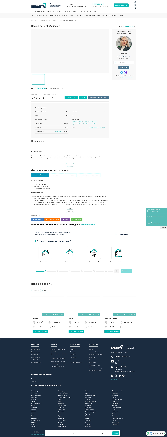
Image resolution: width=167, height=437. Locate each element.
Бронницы (34, 410)
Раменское (88, 416)
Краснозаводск (36, 403)
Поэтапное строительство (89, 175)
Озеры (87, 391)
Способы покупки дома (96, 368)
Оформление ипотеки (58, 361)
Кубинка (61, 403)
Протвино (34, 416)
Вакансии (92, 357)
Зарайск (88, 405)
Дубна (33, 426)
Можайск (34, 397)
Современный (93, 128)
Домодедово (62, 426)
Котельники (62, 420)
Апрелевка (61, 410)
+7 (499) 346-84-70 (124, 234)
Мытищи (115, 393)
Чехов (60, 401)
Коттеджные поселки (93, 15)
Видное (114, 410)
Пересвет (115, 403)
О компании (112, 15)
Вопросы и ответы (95, 370)
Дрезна (114, 405)
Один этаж (46, 290)
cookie (60, 433)
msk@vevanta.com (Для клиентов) (121, 362)
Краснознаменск (117, 418)
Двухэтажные (35, 352)
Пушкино (61, 416)
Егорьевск (115, 424)
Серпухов (34, 414)
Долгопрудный (36, 395)
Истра (87, 422)
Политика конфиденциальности (41, 434)
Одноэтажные (35, 349)
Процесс (72, 15)
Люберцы (115, 395)
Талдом (87, 399)
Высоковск (88, 407)
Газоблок (80, 122)
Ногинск (61, 414)
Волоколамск (116, 407)
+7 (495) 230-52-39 (98, 4)
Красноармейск (90, 401)
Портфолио (80, 15)
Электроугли (35, 391)
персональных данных (126, 77)
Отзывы (64, 15)
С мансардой (36, 290)
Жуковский (34, 393)
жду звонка (124, 67)
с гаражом (34, 354)
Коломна (61, 424)
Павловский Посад (64, 397)
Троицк (33, 412)
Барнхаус (102, 128)
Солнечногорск (90, 412)
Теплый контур (57, 175)
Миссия (91, 360)
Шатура (115, 412)
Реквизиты (92, 362)
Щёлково (88, 393)
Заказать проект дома (58, 364)
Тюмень (33, 381)
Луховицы (61, 418)
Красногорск (35, 420)
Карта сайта (115, 379)
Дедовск (34, 407)
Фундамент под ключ (57, 366)
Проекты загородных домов (48, 20)
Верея (33, 405)
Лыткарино (35, 418)
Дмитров (88, 426)
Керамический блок (90, 122)
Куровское (88, 403)
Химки (60, 422)
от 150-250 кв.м (36, 360)
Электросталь (90, 395)
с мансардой (35, 357)
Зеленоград (116, 401)
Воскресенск (89, 410)
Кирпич (74, 122)
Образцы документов (96, 354)
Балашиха (88, 424)
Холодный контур (40, 175)
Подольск (115, 414)
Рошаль (33, 399)
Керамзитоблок (77, 124)
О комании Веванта (76, 362)
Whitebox (70, 175)
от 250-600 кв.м (36, 362)
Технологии (73, 360)
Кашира (114, 420)
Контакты (121, 15)
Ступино (61, 412)
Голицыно (61, 407)
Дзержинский (62, 395)
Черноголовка (117, 399)
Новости (104, 15)
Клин (32, 424)
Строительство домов (39, 15)
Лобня (87, 418)
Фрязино (34, 422)
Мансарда (58, 131)
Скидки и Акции (94, 352)
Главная (33, 20)
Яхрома (33, 401)
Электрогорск (63, 391)
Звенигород (62, 405)
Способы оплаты (94, 365)
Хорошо (116, 433)
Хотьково (88, 397)
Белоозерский (117, 391)
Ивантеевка (116, 422)
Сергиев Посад (63, 393)
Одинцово (88, 414)
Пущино (114, 397)
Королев (88, 420)
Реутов (114, 416)
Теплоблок (93, 124)
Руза (59, 399)
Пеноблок (86, 124)
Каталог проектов (54, 15)
